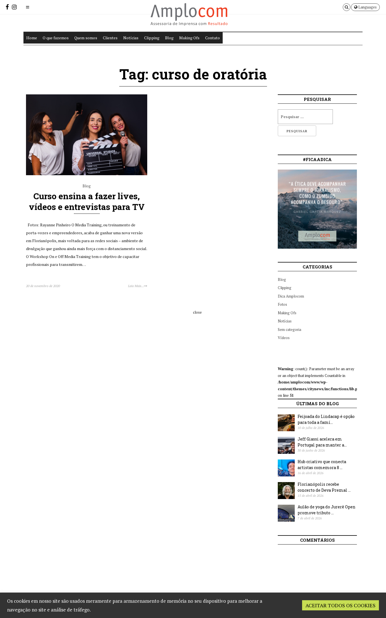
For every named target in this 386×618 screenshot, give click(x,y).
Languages (367, 7)
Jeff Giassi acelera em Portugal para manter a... (322, 442)
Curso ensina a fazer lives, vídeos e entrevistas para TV (87, 201)
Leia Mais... (136, 286)
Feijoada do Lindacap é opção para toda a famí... (326, 419)
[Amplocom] (189, 19)
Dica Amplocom (291, 296)
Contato (212, 37)
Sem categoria (289, 329)
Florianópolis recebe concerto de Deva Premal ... (324, 487)
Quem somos (85, 37)
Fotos (282, 304)
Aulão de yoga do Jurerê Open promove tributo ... (326, 509)
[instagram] (14, 7)
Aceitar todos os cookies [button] (340, 605)
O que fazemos (56, 37)
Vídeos (284, 337)
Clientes (110, 37)
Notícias (130, 37)
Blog (169, 37)
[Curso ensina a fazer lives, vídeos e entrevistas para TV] (86, 173)
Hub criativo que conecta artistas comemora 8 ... (322, 464)
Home (31, 37)
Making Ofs (189, 37)
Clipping (151, 37)
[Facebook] (7, 7)
